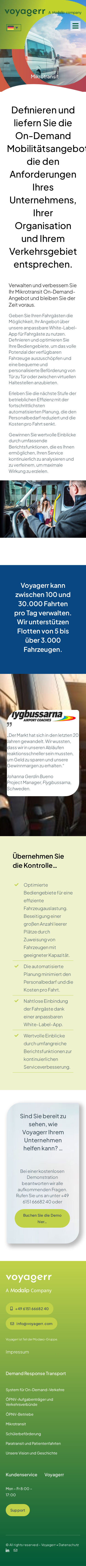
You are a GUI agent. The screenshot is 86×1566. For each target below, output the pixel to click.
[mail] (15, 1550)
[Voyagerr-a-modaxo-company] (29, 1277)
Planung (50, 411)
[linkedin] (7, 1550)
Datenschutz (69, 1545)
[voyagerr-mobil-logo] (43, 11)
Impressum (17, 1351)
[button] (13, 27)
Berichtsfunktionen (28, 446)
